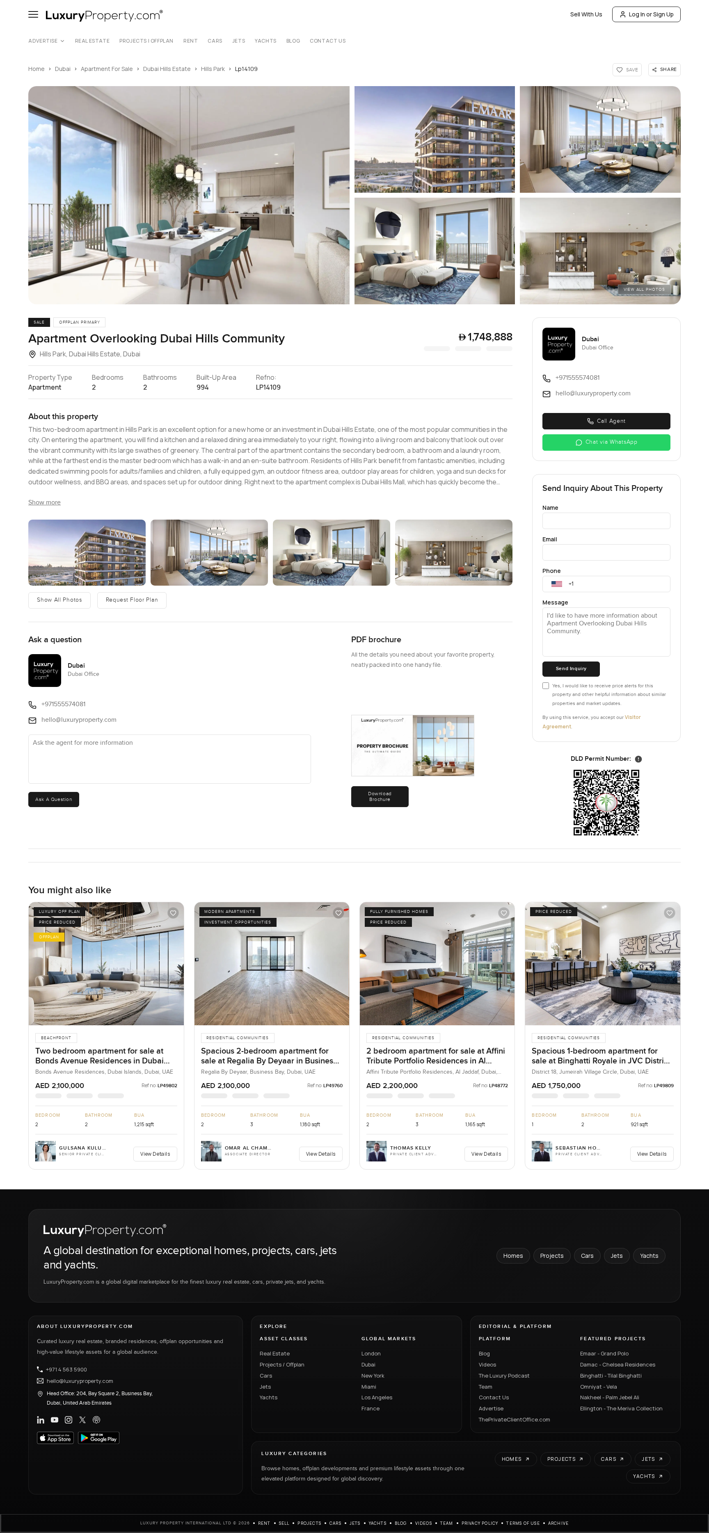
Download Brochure (380, 796)
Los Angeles (376, 1397)
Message (555, 602)
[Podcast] (96, 1420)
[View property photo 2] (434, 139)
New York (372, 1375)
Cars (215, 41)
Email (549, 539)
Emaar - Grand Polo (604, 1353)
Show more (44, 502)
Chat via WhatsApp (611, 442)
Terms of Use (523, 1523)
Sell (284, 1523)
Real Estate (92, 41)
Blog (293, 41)
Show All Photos (59, 600)
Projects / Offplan (282, 1364)
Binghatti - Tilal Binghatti (611, 1375)
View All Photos (644, 289)
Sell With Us (586, 14)
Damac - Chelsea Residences (617, 1364)
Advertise (42, 41)
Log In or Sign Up (651, 14)
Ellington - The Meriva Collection (621, 1408)
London (371, 1353)
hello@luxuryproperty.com (80, 1381)
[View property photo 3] (600, 139)
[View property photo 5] (600, 251)
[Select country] (556, 584)
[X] (82, 1420)
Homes (513, 1255)
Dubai (63, 69)
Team (485, 1386)
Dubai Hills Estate (167, 69)
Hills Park (213, 69)
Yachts (266, 41)
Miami (368, 1386)
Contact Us (327, 41)
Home (36, 69)
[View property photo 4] (434, 251)
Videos (487, 1364)
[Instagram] (68, 1420)
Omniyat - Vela (598, 1386)
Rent (190, 41)
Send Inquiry (571, 669)
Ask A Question (53, 799)
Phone (551, 571)
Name (550, 507)
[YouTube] (54, 1420)
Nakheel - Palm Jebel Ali (609, 1397)
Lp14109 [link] (246, 69)
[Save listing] (173, 913)
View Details (155, 1153)
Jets (238, 41)
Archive (558, 1523)
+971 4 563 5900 (66, 1369)
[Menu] (33, 14)
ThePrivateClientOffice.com (514, 1419)
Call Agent (611, 421)
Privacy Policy (480, 1523)
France (370, 1408)
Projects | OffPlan (146, 41)
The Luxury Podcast (504, 1375)
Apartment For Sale (107, 69)
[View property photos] (189, 195)
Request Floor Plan (132, 600)
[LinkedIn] (40, 1420)
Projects (552, 1255)
